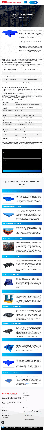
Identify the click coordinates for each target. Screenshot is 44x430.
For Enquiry (33, 2)
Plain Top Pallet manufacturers (20, 58)
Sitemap (25, 397)
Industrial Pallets (6, 413)
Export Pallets (5, 417)
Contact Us (25, 400)
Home (14, 17)
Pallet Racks (27, 383)
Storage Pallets (6, 412)
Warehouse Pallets (6, 415)
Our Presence (26, 399)
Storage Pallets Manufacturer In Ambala (12, 206)
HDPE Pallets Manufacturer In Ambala (11, 340)
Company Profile (26, 395)
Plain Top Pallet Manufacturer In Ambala (12, 355)
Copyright (6, 427)
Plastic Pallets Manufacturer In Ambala (11, 191)
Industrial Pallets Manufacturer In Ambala (12, 223)
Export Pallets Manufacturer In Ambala (11, 256)
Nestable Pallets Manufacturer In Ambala (12, 323)
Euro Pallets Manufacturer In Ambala (11, 274)
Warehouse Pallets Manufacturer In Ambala (12, 238)
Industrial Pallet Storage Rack (26, 252)
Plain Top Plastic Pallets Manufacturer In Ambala (13, 372)
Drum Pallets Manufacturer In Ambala (11, 291)
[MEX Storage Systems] (9, 394)
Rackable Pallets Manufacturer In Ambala (12, 306)
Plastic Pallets (5, 410)
